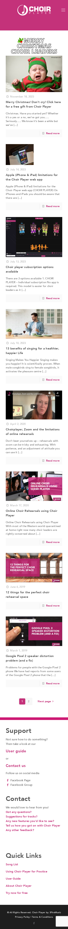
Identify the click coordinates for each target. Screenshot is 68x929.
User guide (16, 751)
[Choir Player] (34, 10)
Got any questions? (19, 812)
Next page (44, 701)
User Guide (13, 879)
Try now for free (17, 893)
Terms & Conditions (42, 917)
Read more (53, 133)
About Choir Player (19, 886)
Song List (12, 864)
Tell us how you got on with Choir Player (33, 826)
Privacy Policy (22, 917)
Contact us (16, 765)
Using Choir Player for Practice (26, 871)
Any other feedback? (20, 830)
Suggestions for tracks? (21, 816)
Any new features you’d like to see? (30, 821)
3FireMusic (55, 912)
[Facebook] (8, 780)
